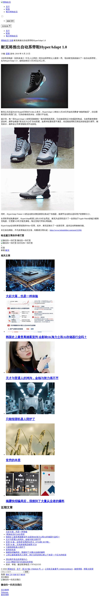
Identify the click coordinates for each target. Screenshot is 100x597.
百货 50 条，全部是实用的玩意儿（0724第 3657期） (28, 542)
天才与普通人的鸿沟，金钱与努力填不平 (32, 378)
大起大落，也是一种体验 (22, 296)
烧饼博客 (78, 569)
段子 (18, 575)
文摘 (11, 40)
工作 (11, 575)
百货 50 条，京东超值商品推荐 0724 (21, 545)
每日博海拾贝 (12, 12)
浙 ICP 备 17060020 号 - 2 (32, 569)
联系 (8, 9)
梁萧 (8, 54)
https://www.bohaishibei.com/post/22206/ (66, 230)
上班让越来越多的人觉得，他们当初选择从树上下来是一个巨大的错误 (36, 555)
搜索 (26, 572)
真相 (14, 575)
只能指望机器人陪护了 (20, 419)
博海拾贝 (5, 40)
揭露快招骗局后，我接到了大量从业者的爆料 (35, 501)
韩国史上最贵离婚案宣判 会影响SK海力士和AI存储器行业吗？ (46, 337)
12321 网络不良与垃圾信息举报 (19, 562)
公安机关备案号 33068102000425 (59, 569)
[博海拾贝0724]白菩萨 (15, 534)
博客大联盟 (88, 569)
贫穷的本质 (13, 460)
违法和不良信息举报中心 (16, 559)
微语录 (22, 575)
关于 (8, 7)
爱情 (7, 575)
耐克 (7, 250)
